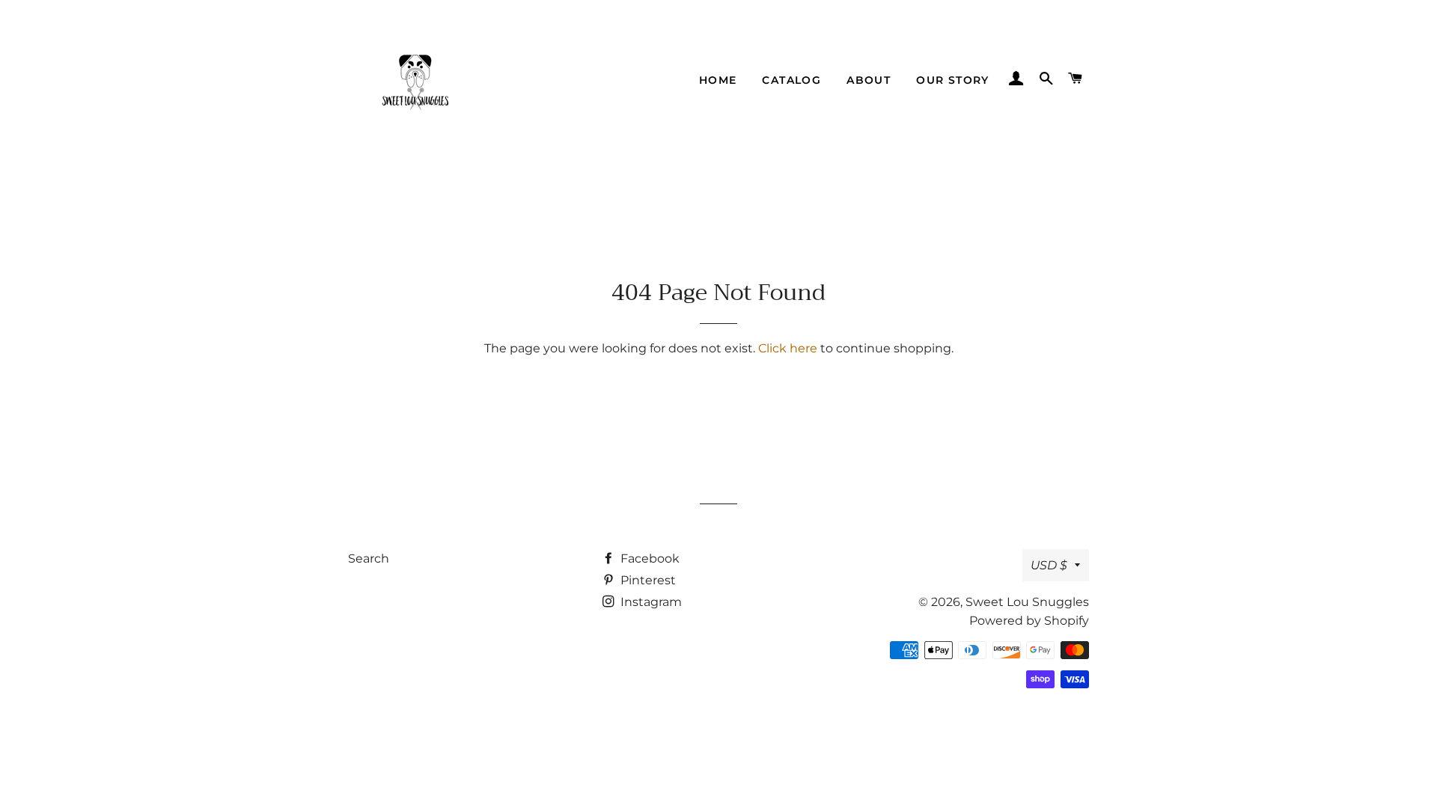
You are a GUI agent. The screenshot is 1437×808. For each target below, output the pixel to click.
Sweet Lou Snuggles (1027, 602)
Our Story (952, 80)
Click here (787, 348)
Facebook (648, 558)
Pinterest (646, 580)
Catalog (791, 80)
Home (718, 80)
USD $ (1049, 565)
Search (368, 558)
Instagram (649, 602)
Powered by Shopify (1029, 620)
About (868, 80)
